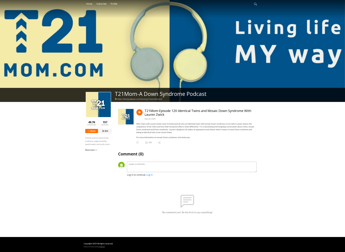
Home (89, 3)
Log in (149, 174)
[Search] (255, 3)
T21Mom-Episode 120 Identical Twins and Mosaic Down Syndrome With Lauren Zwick (198, 113)
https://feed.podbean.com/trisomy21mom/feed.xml (139, 99)
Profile (114, 3)
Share (93, 131)
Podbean (102, 247)
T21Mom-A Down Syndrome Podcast (160, 93)
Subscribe (101, 3)
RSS (106, 131)
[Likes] (137, 142)
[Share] (159, 142)
